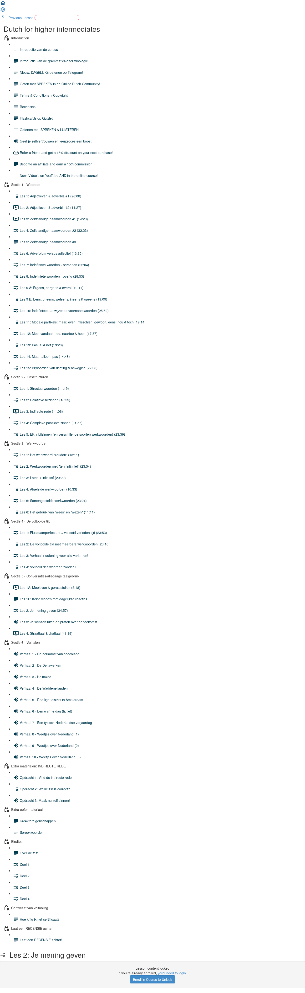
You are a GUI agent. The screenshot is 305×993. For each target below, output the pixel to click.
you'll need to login (172, 973)
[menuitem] (3, 11)
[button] (3, 4)
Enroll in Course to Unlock (152, 979)
